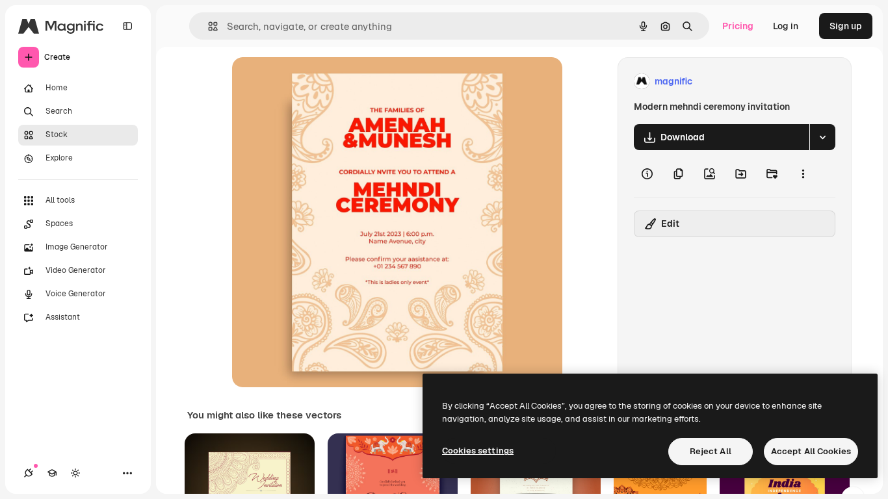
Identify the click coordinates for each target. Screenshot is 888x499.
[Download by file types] (822, 137)
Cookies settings (478, 450)
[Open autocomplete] (208, 26)
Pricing (737, 26)
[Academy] (52, 473)
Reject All (710, 451)
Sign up (845, 26)
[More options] (803, 173)
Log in (785, 26)
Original (315, 81)
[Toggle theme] (75, 473)
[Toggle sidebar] (127, 26)
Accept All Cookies (811, 451)
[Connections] (28, 473)
